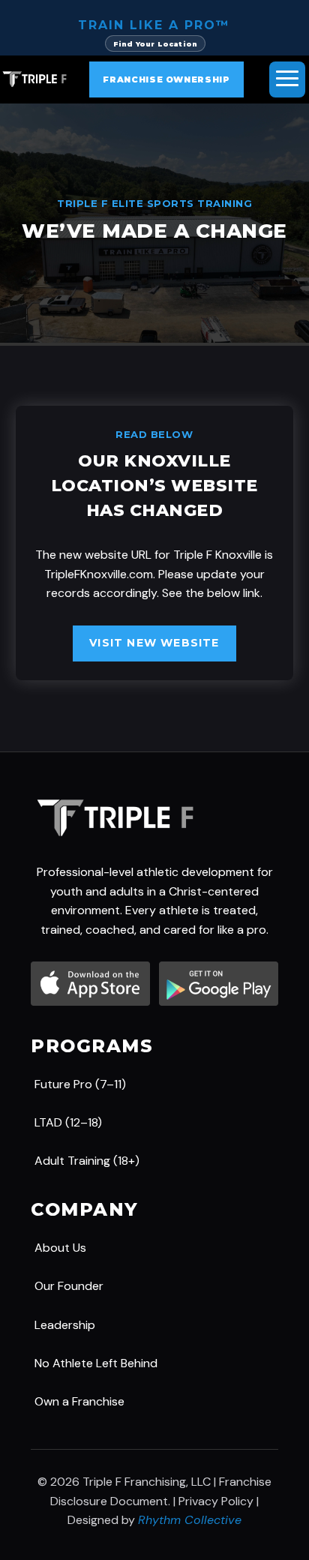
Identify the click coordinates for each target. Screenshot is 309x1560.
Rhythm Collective (190, 1520)
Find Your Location (155, 44)
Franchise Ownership (166, 79)
